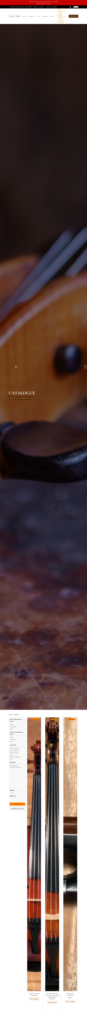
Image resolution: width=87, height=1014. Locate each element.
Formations (31, 16)
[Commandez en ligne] (70, 7)
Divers (11, 759)
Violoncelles (13, 726)
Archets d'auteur (14, 748)
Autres (13, 792)
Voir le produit (34, 999)
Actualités (45, 16)
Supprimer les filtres (17, 808)
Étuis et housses (14, 752)
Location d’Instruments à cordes (61, 16)
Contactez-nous (25, 398)
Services (24, 16)
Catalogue (38, 16)
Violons (12, 724)
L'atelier (18, 16)
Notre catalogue (14, 714)
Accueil (12, 16)
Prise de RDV (73, 16)
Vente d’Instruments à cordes (61, 11)
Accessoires (61, 20)
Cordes (12, 754)
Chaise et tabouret (15, 757)
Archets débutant (14, 750)
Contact (51, 16)
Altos (11, 728)
